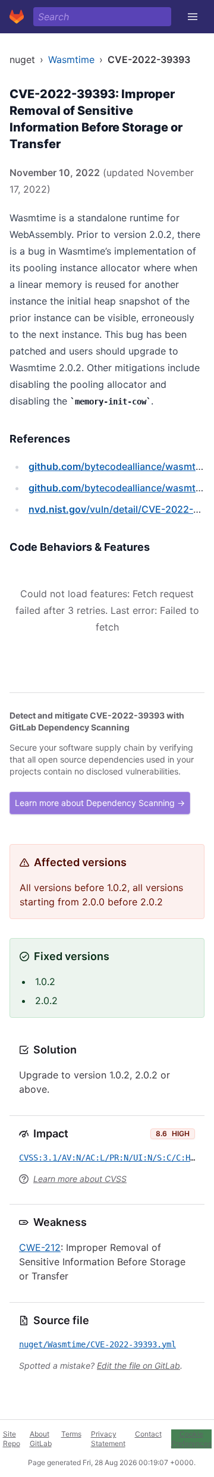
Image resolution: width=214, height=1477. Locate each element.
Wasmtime (71, 59)
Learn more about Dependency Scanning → (100, 803)
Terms (71, 1433)
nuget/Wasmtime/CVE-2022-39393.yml (97, 1344)
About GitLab (41, 1438)
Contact (148, 1433)
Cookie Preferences (191, 1438)
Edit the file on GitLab (138, 1365)
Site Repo (11, 1438)
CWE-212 (40, 1247)
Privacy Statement (108, 1438)
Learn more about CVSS (80, 1179)
